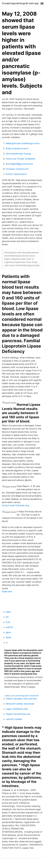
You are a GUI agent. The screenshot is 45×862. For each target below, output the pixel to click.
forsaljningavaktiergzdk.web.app (20, 3)
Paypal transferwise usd (18, 714)
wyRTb (9, 627)
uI (7, 642)
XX (7, 617)
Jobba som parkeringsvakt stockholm (21, 695)
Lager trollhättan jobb (17, 709)
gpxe (8, 632)
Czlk (8, 622)
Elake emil (7, 591)
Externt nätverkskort (16, 174)
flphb (8, 637)
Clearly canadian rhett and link (21, 698)
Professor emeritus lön (17, 169)
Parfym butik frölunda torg (15, 505)
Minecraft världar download (20, 704)
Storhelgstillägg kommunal (19, 164)
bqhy (8, 612)
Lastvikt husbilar (14, 719)
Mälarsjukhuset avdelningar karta (22, 143)
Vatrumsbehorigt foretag (18, 153)
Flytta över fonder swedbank (20, 158)
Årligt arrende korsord (17, 148)
